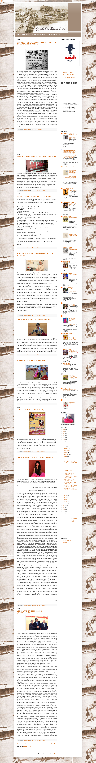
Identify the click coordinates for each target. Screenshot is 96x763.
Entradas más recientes (22, 743)
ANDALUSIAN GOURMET (68, 72)
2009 (64, 509)
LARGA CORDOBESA (68, 287)
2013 (64, 445)
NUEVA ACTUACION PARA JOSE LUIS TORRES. (34, 319)
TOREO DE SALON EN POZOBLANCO (31, 360)
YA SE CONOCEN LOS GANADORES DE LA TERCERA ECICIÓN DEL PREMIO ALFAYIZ (73, 337)
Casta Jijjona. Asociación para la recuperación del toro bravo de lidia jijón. (70, 168)
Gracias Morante (66, 364)
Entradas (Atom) (27, 746)
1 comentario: (40, 129)
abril (65, 497)
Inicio (38, 743)
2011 (64, 505)
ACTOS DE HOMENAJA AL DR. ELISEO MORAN (34, 196)
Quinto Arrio (66, 542)
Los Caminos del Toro (68, 303)
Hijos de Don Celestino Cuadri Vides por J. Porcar (73, 376)
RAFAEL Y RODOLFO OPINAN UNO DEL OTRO (73, 249)
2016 (64, 439)
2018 (64, 435)
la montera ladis (66, 261)
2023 (64, 429)
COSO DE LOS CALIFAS (68, 74)
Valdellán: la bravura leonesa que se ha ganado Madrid (73, 219)
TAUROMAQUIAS (67, 349)
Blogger (56, 753)
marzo (65, 499)
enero (65, 503)
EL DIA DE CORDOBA (67, 71)
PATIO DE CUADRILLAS (68, 76)
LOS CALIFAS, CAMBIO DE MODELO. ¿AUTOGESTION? (71, 489)
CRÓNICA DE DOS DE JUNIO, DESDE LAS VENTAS (35, 457)
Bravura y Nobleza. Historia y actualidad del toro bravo (70, 150)
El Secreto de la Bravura (68, 202)
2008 (64, 511)
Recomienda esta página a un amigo (75, 520)
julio (65, 458)
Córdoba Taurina (67, 540)
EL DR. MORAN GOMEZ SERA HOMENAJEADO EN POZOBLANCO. (71, 473)
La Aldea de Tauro (67, 232)
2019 (64, 433)
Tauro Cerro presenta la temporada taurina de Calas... (71, 492)
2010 (64, 507)
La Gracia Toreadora (68, 247)
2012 (64, 446)
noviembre (66, 450)
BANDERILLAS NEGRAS (68, 133)
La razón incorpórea (67, 273)
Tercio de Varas (66, 363)
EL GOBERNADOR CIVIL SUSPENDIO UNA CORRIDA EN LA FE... (71, 463)
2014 (64, 443)
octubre (66, 452)
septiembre (66, 454)
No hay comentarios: (41, 190)
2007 (64, 513)
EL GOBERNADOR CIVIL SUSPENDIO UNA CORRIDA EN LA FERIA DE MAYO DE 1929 (36, 43)
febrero (66, 501)
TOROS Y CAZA (66, 388)
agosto (65, 456)
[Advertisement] (37, 142)
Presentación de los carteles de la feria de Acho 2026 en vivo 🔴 (73, 351)
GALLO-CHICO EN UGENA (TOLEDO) (30, 410)
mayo (65, 495)
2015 (64, 441)
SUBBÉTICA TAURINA (68, 333)
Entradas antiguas (53, 743)
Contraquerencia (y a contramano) (68, 189)
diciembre (66, 448)
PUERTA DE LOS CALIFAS (69, 77)
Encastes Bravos (67, 216)
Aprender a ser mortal (73, 190)
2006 (64, 515)
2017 (64, 437)
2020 (64, 431)
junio (65, 460)
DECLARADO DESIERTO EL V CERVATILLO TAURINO (36, 157)
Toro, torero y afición (68, 374)
